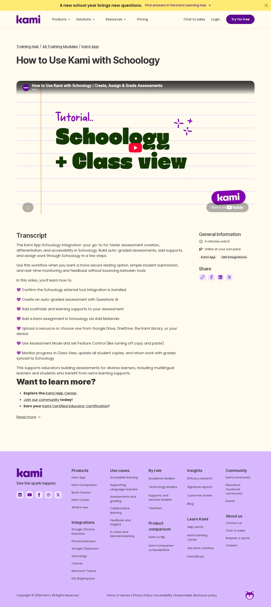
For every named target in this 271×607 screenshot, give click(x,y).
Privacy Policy (142, 595)
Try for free (240, 19)
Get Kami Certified (200, 548)
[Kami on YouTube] (29, 494)
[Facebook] (211, 277)
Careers (231, 545)
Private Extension (84, 541)
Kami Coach (80, 500)
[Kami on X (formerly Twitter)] (58, 494)
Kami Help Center (61, 393)
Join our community (41, 399)
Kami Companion (84, 485)
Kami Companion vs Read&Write (161, 548)
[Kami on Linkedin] (20, 494)
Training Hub (27, 46)
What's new (80, 507)
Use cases (120, 470)
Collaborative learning (120, 510)
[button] (99, 417)
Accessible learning (124, 477)
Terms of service (118, 595)
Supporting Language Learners (123, 487)
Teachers (155, 508)
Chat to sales (194, 19)
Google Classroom (85, 549)
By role (155, 470)
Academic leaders (162, 478)
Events (230, 501)
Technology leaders (163, 487)
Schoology (79, 556)
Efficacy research (199, 478)
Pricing (142, 19)
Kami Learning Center (197, 537)
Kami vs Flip (157, 537)
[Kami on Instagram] (48, 494)
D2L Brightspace (83, 578)
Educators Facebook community (234, 489)
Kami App (90, 46)
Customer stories (199, 495)
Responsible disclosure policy (196, 595)
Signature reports (199, 487)
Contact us (234, 523)
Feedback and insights (120, 522)
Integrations (83, 522)
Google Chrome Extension (83, 531)
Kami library (195, 556)
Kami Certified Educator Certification (75, 406)
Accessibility (163, 595)
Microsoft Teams (84, 571)
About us (234, 516)
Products (59, 19)
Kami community (238, 477)
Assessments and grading (123, 499)
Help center (195, 527)
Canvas (77, 563)
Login (215, 19)
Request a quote (238, 538)
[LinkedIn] (220, 277)
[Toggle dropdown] (69, 19)
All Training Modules (60, 46)
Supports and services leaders (160, 497)
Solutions (83, 19)
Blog (190, 504)
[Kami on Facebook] (39, 494)
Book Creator (81, 492)
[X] (229, 277)
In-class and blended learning (122, 534)
